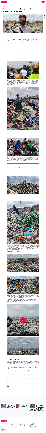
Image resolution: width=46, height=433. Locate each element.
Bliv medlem (21, 423)
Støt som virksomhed (22, 425)
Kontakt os (11, 426)
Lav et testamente (22, 424)
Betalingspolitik (31, 428)
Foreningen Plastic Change (13, 422)
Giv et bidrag (21, 422)
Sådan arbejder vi (11, 423)
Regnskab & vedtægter (12, 424)
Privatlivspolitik (31, 427)
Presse (10, 425)
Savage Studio (4, 429)
